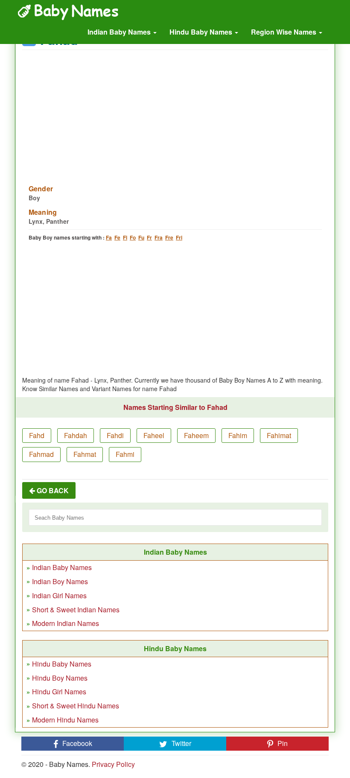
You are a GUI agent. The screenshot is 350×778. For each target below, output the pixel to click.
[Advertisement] (175, 112)
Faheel (153, 435)
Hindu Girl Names (59, 691)
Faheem (196, 435)
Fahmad (41, 454)
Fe (117, 237)
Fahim (237, 435)
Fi (125, 237)
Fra (159, 237)
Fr (149, 237)
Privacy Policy (113, 764)
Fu (141, 237)
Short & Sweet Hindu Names (75, 706)
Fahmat (84, 454)
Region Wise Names (284, 32)
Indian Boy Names (60, 581)
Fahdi (115, 435)
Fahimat (279, 435)
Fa (109, 237)
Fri (179, 237)
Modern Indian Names (65, 623)
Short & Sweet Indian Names (76, 609)
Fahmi (125, 454)
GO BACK (52, 490)
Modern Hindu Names (65, 720)
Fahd (36, 435)
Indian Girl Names (59, 595)
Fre (169, 237)
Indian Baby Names (120, 32)
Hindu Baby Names (201, 32)
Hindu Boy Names (60, 678)
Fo (133, 237)
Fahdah (75, 435)
